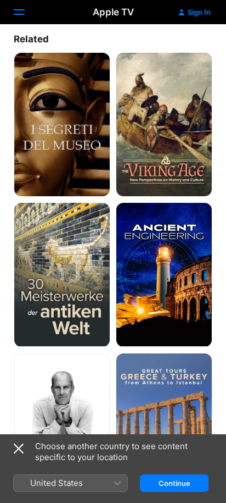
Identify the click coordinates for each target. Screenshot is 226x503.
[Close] (19, 449)
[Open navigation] (26, 12)
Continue (174, 483)
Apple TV (113, 12)
